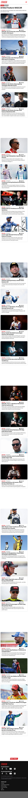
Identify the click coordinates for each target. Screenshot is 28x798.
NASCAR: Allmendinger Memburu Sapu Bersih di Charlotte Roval (12, 729)
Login (2, 788)
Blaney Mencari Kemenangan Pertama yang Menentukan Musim (13, 605)
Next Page (14, 759)
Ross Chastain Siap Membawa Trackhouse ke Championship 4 (14, 650)
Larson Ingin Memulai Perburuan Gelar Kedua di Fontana (12, 235)
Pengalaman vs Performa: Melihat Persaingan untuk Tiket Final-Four (14, 703)
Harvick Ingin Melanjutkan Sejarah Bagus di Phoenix (13, 156)
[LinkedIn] (15, 769)
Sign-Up (2, 789)
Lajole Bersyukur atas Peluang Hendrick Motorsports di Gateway (12, 58)
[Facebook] (2, 769)
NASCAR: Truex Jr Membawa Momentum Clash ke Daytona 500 (13, 404)
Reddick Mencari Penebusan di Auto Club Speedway (13, 209)
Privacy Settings (4, 787)
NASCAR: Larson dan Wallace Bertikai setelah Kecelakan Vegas (14, 677)
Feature (8, 30)
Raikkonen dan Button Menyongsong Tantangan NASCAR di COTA (12, 84)
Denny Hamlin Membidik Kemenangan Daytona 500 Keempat (12, 333)
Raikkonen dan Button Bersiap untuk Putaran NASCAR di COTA (12, 111)
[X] (6, 769)
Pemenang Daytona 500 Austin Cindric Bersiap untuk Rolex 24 (12, 483)
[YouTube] (11, 769)
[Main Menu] (26, 2)
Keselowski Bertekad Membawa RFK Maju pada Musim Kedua (13, 430)
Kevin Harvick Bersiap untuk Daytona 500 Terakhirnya (13, 359)
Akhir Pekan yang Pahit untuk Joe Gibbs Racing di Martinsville (12, 580)
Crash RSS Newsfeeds (5, 784)
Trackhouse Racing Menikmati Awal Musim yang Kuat (13, 183)
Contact (2, 783)
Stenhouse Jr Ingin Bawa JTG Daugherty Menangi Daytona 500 (13, 307)
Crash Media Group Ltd (6, 776)
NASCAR (6, 5)
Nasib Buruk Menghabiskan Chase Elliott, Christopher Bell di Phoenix (13, 553)
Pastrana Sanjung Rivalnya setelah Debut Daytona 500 (13, 281)
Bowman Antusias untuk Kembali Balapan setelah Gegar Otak (13, 456)
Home (2, 5)
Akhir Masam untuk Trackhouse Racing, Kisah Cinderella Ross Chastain (14, 527)
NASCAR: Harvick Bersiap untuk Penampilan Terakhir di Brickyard (14, 32)
